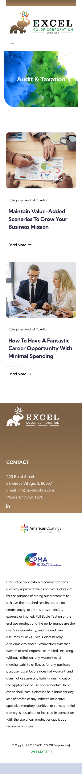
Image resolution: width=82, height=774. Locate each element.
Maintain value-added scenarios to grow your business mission (37, 219)
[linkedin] (8, 506)
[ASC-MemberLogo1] (41, 519)
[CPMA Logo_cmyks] (41, 550)
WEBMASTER (41, 752)
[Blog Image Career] (41, 263)
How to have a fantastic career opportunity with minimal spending (40, 348)
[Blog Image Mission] (41, 134)
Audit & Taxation (37, 200)
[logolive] (41, 12)
